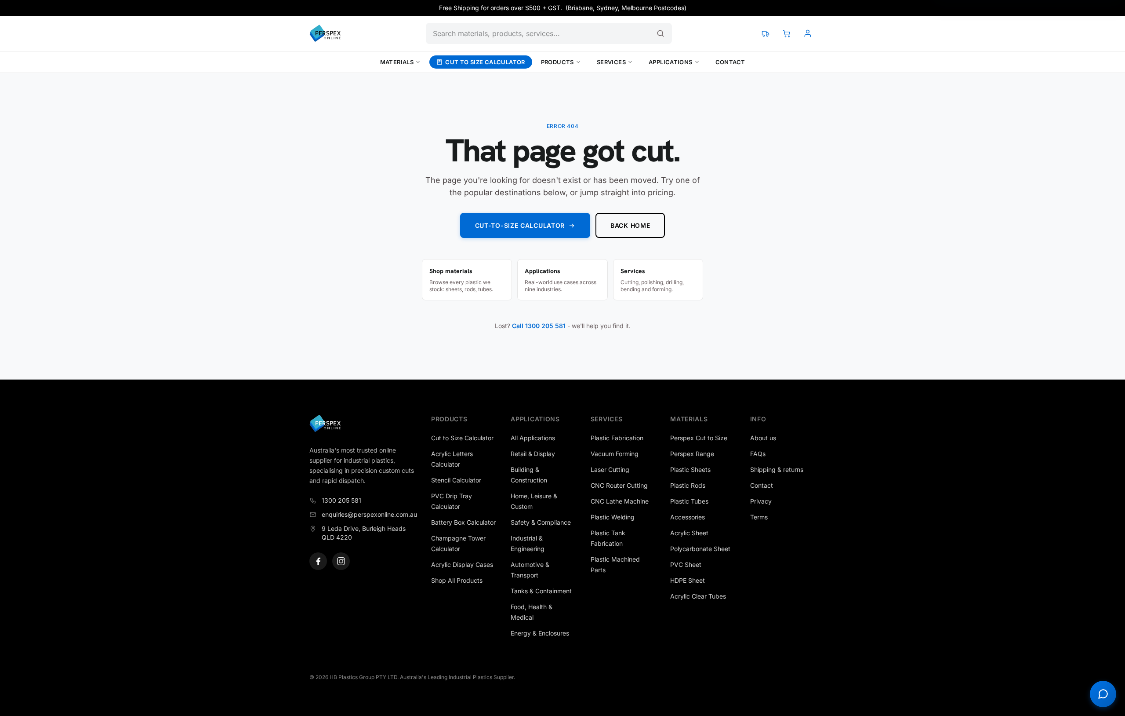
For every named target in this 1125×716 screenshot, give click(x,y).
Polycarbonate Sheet (700, 548)
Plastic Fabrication (617, 438)
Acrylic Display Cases (462, 564)
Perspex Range (692, 453)
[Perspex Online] (325, 33)
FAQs (758, 453)
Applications (671, 62)
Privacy (761, 501)
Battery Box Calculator (463, 522)
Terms (759, 517)
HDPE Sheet (687, 580)
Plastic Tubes (689, 501)
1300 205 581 (341, 500)
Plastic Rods (687, 485)
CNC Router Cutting (619, 485)
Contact (730, 62)
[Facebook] (318, 561)
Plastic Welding (613, 517)
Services (611, 62)
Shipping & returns (776, 469)
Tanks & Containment (541, 591)
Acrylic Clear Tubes (698, 596)
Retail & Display (533, 453)
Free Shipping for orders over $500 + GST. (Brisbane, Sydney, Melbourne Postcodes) (562, 7)
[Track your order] (765, 33)
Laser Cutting (610, 469)
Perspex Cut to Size (698, 438)
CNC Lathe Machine (620, 501)
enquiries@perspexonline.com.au (369, 514)
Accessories (687, 517)
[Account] (808, 33)
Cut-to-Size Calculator (520, 225)
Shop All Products (457, 580)
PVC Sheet (685, 564)
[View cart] (787, 33)
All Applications (533, 438)
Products (557, 62)
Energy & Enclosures (540, 633)
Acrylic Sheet (689, 533)
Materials (397, 62)
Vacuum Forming (615, 453)
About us (763, 438)
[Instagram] (341, 561)
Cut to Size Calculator (485, 62)
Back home (630, 225)
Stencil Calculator (456, 480)
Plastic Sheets (690, 469)
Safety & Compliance (541, 522)
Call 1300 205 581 (539, 325)
